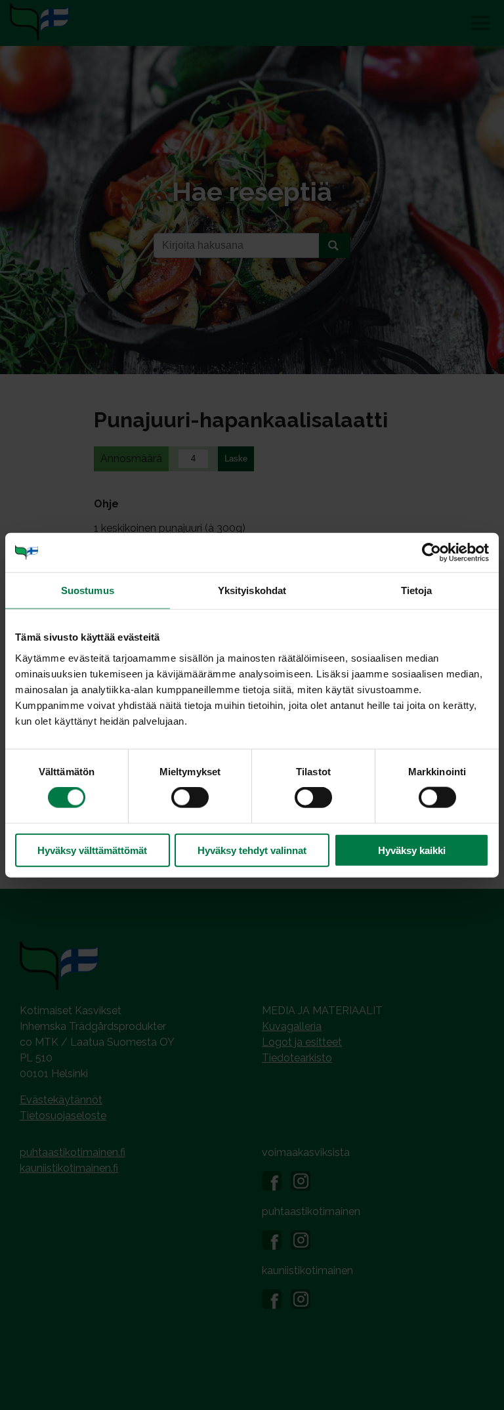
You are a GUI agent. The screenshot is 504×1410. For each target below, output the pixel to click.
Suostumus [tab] (87, 590)
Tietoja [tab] (416, 590)
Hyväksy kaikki (412, 849)
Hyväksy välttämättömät (92, 849)
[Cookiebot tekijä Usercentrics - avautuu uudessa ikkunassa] (431, 553)
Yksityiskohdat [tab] (252, 590)
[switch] (190, 797)
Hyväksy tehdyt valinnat (252, 849)
